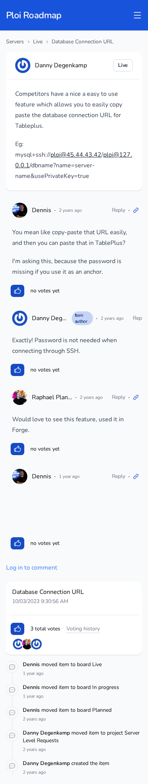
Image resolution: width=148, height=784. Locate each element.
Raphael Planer (53, 397)
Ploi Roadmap (33, 15)
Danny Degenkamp (58, 318)
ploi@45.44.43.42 (75, 155)
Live (38, 41)
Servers (15, 41)
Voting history (83, 628)
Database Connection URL (82, 41)
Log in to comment (31, 567)
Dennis (41, 210)
